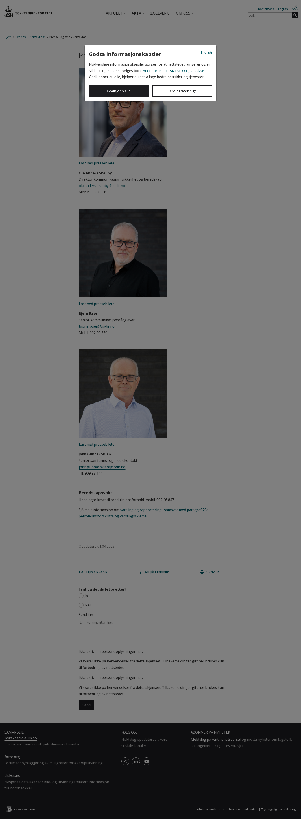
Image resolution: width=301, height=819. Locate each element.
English (206, 52)
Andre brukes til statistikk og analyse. (174, 70)
